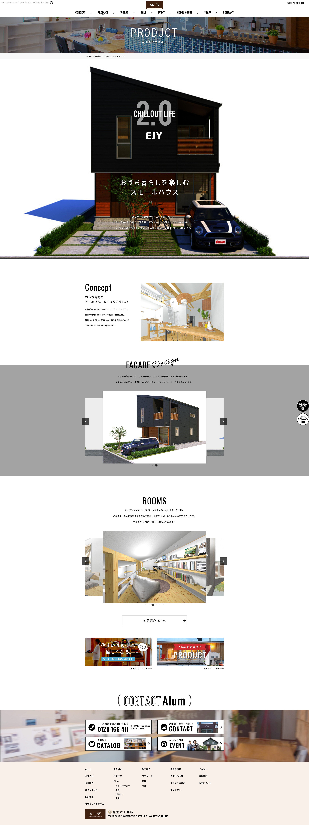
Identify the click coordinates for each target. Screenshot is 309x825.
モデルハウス (176, 776)
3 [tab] (156, 465)
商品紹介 (118, 769)
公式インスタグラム (94, 803)
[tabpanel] (154, 427)
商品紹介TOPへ (154, 620)
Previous (85, 421)
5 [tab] (160, 605)
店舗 (144, 786)
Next (223, 421)
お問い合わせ (205, 783)
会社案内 (89, 783)
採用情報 (89, 796)
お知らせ (89, 776)
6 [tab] (163, 605)
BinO (116, 781)
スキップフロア (123, 786)
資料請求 (203, 776)
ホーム (88, 769)
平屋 (118, 790)
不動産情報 (175, 769)
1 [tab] (149, 465)
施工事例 (146, 769)
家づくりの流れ (177, 783)
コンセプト (175, 789)
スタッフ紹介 (91, 789)
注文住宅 (118, 776)
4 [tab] (160, 465)
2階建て (119, 794)
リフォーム (147, 776)
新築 (144, 781)
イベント (203, 769)
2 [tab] (152, 465)
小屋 (118, 798)
